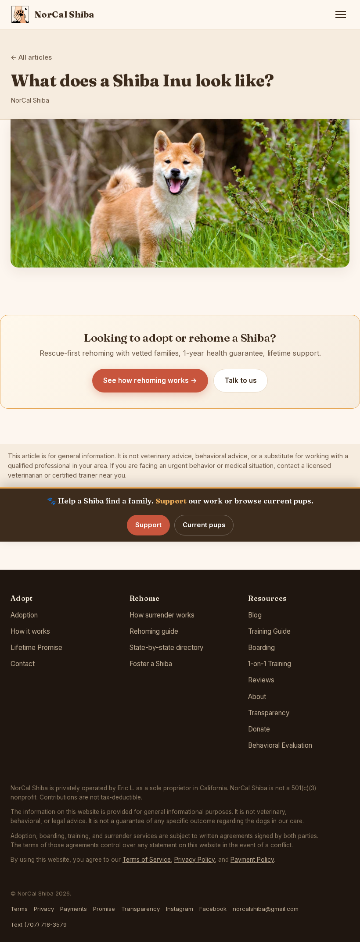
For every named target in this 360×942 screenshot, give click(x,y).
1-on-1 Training (269, 664)
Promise (104, 908)
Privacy (44, 908)
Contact (23, 664)
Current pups (204, 525)
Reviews (261, 680)
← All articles (31, 57)
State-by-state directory (167, 647)
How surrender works (162, 615)
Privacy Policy (194, 859)
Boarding (261, 647)
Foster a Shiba (151, 664)
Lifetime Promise (36, 647)
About (257, 696)
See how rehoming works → (150, 380)
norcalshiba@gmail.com (266, 908)
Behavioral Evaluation (280, 745)
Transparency (269, 713)
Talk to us (240, 380)
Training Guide (269, 631)
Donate (259, 729)
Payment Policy (252, 859)
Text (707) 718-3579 (39, 924)
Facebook (213, 908)
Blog (255, 615)
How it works (30, 631)
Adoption (24, 615)
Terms (19, 908)
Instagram (179, 908)
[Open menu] (340, 14)
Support (148, 525)
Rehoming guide (154, 631)
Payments (73, 908)
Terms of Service (146, 859)
